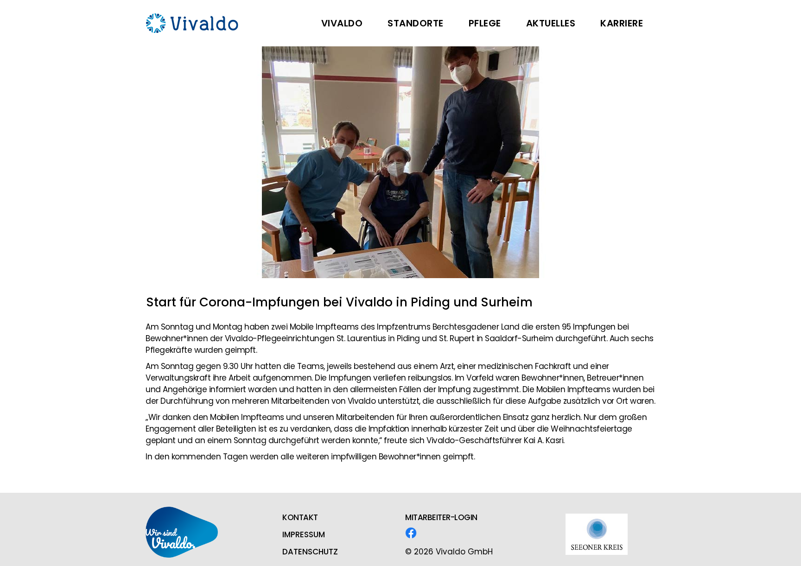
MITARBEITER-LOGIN (441, 517)
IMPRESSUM (303, 534)
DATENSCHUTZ (310, 551)
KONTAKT (300, 517)
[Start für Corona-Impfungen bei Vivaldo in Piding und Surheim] (400, 162)
